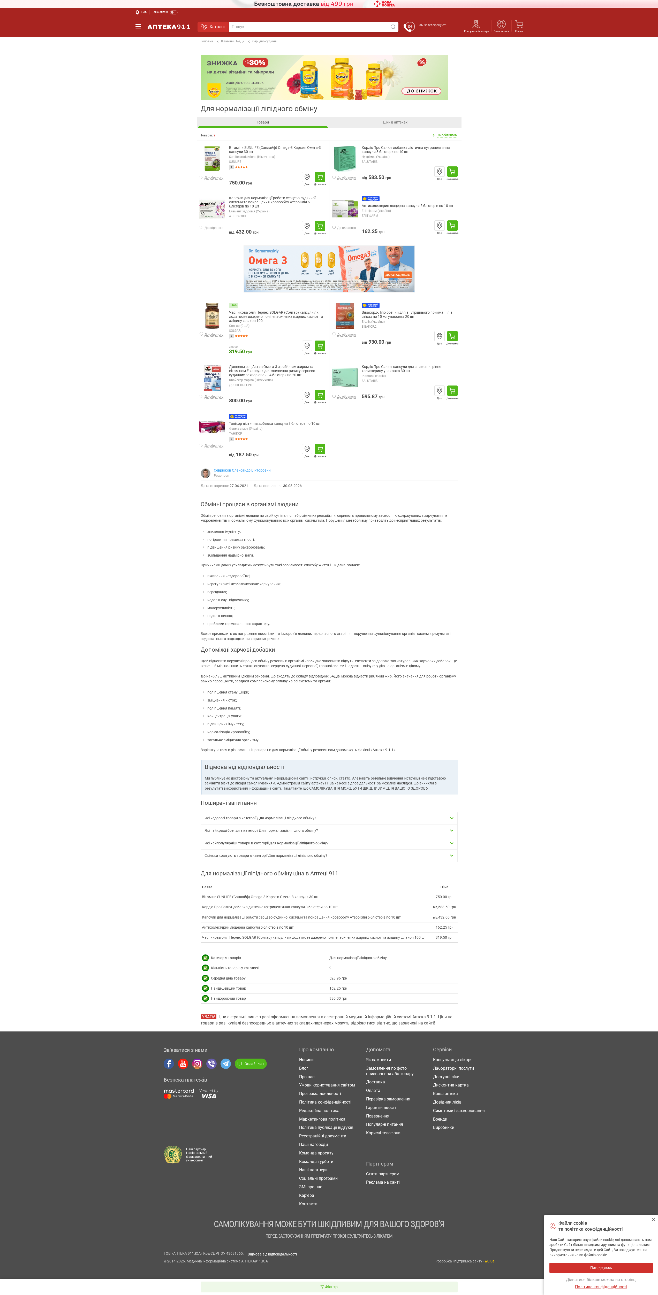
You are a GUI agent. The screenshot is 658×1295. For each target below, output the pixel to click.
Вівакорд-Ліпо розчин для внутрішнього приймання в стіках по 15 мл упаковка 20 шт (407, 315)
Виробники (443, 1127)
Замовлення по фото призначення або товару (390, 1071)
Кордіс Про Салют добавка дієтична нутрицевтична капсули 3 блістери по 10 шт (406, 150)
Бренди (440, 1119)
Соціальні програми (318, 1178)
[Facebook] (169, 1064)
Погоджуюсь (653, 1219)
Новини (306, 1059)
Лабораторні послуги (453, 1068)
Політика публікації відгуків (326, 1127)
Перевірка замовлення (388, 1099)
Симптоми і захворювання (459, 1110)
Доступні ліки (446, 1076)
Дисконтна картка (451, 1085)
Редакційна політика (319, 1110)
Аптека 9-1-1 (168, 27)
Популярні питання (384, 1124)
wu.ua (490, 1261)
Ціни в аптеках (395, 122)
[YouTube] (183, 1064)
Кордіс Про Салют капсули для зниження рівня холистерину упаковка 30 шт (401, 369)
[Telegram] (226, 1064)
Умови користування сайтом (327, 1085)
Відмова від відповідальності (272, 1254)
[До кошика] (320, 177)
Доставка (375, 1082)
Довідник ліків (447, 1102)
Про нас (306, 1076)
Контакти (308, 1203)
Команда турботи (316, 1161)
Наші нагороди (313, 1144)
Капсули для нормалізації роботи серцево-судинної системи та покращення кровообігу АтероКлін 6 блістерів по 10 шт (272, 202)
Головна (207, 41)
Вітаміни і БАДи (232, 41)
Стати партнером (382, 1173)
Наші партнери (313, 1169)
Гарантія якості (381, 1107)
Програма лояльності (320, 1093)
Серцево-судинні (264, 41)
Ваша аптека (445, 1093)
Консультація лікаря (476, 31)
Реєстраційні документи (322, 1136)
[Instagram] (197, 1064)
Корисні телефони (383, 1132)
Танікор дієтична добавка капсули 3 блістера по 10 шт (275, 424)
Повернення (377, 1116)
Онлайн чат (254, 1064)
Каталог (217, 26)
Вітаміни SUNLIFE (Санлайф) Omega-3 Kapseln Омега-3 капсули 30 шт (275, 150)
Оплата (373, 1090)
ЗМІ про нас (310, 1186)
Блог (303, 1068)
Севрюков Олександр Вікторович (242, 470)
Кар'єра (306, 1195)
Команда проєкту (316, 1153)
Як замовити (378, 1059)
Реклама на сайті (383, 1182)
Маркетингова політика (322, 1119)
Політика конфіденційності (325, 1102)
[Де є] (307, 177)
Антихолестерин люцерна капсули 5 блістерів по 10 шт (407, 206)
